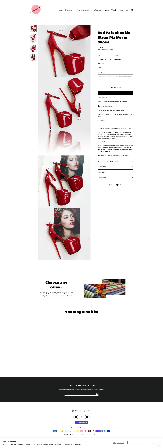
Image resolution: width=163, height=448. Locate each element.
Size (99, 55)
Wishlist (114, 10)
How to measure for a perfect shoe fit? (108, 161)
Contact (106, 10)
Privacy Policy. (77, 444)
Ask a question (102, 177)
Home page (115, 427)
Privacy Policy (89, 427)
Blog (121, 10)
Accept (135, 443)
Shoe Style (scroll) (83, 10)
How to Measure (63, 427)
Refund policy (107, 427)
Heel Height (101, 63)
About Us (97, 10)
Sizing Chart (101, 172)
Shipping (100, 49)
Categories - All (48, 427)
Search (55, 427)
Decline (152, 443)
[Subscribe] (97, 394)
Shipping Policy (102, 166)
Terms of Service (98, 427)
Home (60, 10)
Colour (116, 55)
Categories (68, 10)
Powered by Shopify (95, 434)
